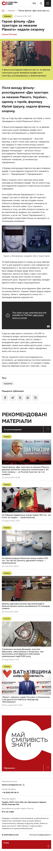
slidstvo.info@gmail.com (12, 785)
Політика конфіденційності (40, 835)
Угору (6, 842)
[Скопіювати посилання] (35, 398)
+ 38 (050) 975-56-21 (10, 792)
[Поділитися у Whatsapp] (28, 398)
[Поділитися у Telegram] (12, 398)
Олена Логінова (9, 34)
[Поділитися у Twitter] (20, 398)
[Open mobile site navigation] (47, 3)
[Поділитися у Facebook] (5, 398)
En (34, 3)
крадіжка (8, 383)
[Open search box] (40, 3)
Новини (11, 10)
